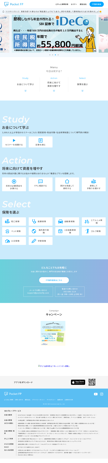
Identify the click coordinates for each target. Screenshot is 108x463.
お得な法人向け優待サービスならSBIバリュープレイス (33, 450)
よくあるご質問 (8, 400)
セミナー (74, 4)
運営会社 (83, 4)
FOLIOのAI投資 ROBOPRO (41, 415)
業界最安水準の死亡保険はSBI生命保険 (58, 423)
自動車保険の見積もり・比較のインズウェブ (56, 439)
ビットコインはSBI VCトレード (26, 417)
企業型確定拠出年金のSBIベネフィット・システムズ (32, 452)
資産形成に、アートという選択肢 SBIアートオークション (80, 417)
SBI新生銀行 (21, 420)
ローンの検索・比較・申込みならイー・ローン (30, 439)
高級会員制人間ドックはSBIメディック (28, 444)
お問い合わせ (19, 400)
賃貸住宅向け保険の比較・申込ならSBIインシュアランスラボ (64, 441)
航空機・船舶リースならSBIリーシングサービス (77, 452)
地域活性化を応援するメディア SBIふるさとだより (32, 441)
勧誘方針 (60, 400)
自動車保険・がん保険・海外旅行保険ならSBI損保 (32, 423)
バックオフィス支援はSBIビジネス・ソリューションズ (64, 450)
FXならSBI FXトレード (89, 415)
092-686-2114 (70, 291)
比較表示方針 (69, 400)
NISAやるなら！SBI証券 (24, 415)
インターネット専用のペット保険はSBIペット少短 (31, 428)
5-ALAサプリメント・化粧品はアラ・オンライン (54, 444)
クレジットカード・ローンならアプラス (80, 439)
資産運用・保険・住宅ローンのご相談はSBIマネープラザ (66, 431)
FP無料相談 (96, 4)
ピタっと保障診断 (62, 4)
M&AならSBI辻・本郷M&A (25, 455)
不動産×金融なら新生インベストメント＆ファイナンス (83, 433)
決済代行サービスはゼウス (55, 452)
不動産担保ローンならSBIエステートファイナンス (32, 433)
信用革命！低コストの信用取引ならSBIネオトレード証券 (66, 415)
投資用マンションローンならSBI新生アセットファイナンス (34, 436)
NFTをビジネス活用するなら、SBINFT (29, 447)
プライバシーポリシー (38, 400)
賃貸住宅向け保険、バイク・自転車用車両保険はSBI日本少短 (35, 426)
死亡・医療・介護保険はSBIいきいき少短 (83, 423)
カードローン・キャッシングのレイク (57, 433)
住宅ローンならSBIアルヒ (91, 431)
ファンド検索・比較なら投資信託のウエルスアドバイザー (33, 431)
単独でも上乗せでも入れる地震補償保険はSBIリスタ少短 (63, 428)
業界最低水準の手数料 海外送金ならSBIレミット (40, 420)
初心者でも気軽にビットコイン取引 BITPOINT (49, 417)
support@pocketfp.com (38, 293)
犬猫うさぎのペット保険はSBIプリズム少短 (66, 426)
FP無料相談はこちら (54, 280)
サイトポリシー (51, 400)
